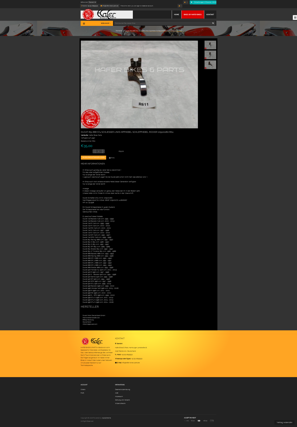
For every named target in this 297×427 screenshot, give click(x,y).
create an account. (147, 6)
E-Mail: (119, 363)
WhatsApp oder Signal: (123, 358)
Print (112, 158)
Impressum (119, 396)
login (138, 6)
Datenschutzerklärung (122, 389)
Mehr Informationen (93, 163)
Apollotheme (106, 418)
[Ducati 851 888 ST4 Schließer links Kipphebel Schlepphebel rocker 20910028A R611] (210, 45)
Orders (83, 389)
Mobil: (119, 354)
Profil (82, 393)
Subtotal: (110, 151)
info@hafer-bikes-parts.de (110, 6)
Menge (83, 151)
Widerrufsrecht (120, 403)
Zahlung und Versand (122, 400)
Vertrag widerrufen (284, 422)
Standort (119, 343)
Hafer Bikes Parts (95, 135)
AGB (116, 393)
